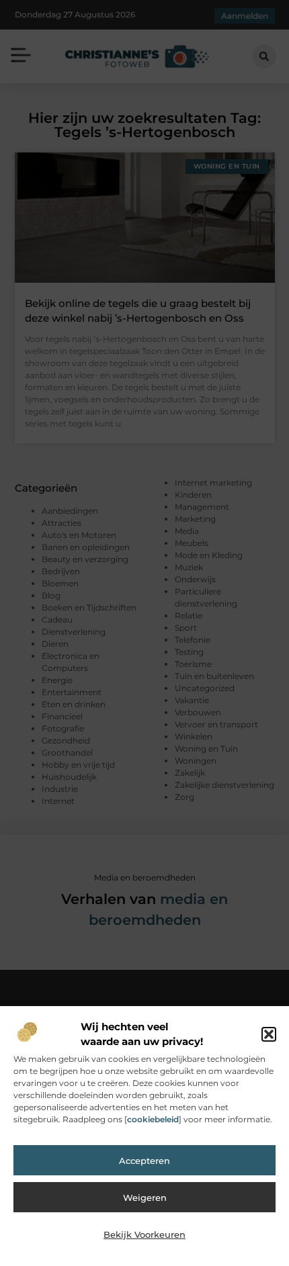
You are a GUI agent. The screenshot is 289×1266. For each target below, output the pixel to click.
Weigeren (145, 1197)
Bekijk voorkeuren (144, 1234)
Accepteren (144, 1160)
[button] (269, 1034)
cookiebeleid (153, 1119)
